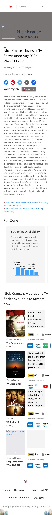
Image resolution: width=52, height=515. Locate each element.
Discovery (19, 490)
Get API (44, 490)
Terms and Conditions (19, 497)
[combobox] (28, 89)
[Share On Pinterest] (13, 82)
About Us (39, 497)
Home (6, 74)
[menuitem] (6, 491)
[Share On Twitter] (19, 82)
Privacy (32, 490)
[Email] (26, 82)
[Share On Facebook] (6, 82)
